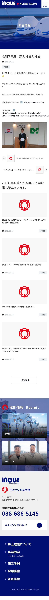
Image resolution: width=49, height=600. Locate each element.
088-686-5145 (20, 513)
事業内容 (14, 552)
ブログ (6, 67)
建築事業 (20, 556)
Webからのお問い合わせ (16, 525)
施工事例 (14, 563)
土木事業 (11, 556)
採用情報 (14, 571)
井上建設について (19, 544)
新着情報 (14, 579)
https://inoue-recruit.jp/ (34, 102)
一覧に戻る (24, 379)
